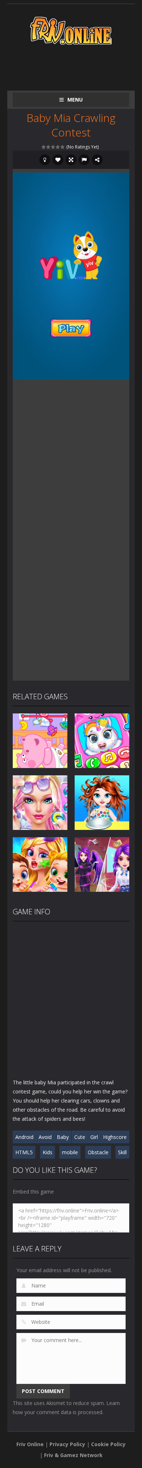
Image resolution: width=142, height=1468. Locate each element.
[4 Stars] (58, 147)
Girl (94, 1136)
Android (24, 1136)
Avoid (45, 1136)
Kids (47, 1152)
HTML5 (24, 1152)
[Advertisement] (77, 66)
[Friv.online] (71, 30)
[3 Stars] (53, 147)
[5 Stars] (62, 147)
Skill (122, 1152)
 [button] (84, 159)
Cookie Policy (108, 1444)
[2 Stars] (48, 147)
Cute (79, 1136)
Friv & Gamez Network (73, 1455)
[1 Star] (44, 147)
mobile (70, 1152)
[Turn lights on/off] (44, 159)
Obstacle (98, 1152)
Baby (63, 1136)
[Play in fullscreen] (71, 159)
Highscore (115, 1136)
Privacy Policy (67, 1444)
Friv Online (30, 1444)
